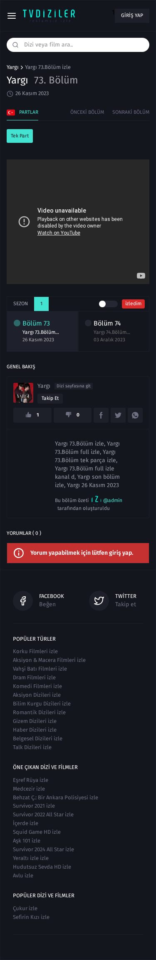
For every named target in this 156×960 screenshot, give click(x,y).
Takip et (50, 398)
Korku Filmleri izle (35, 651)
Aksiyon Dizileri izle (37, 695)
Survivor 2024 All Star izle (43, 849)
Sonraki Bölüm (130, 112)
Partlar (28, 112)
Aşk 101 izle (26, 841)
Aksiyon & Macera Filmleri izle (49, 660)
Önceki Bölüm (87, 112)
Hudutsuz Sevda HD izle (42, 867)
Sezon (20, 303)
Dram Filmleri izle (34, 677)
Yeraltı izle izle (31, 858)
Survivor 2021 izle (34, 806)
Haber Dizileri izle (35, 730)
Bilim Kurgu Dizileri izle (42, 703)
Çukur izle (25, 908)
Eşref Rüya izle (30, 780)
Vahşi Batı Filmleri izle (40, 669)
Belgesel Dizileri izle (37, 738)
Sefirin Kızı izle (31, 917)
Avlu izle (23, 875)
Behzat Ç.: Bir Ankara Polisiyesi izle (55, 797)
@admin (112, 500)
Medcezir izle (29, 789)
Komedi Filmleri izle (37, 686)
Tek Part (20, 136)
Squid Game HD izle (37, 832)
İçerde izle (25, 823)
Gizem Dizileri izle (35, 721)
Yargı (13, 67)
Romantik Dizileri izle (39, 712)
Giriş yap (132, 15)
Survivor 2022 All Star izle (43, 814)
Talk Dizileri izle (32, 747)
